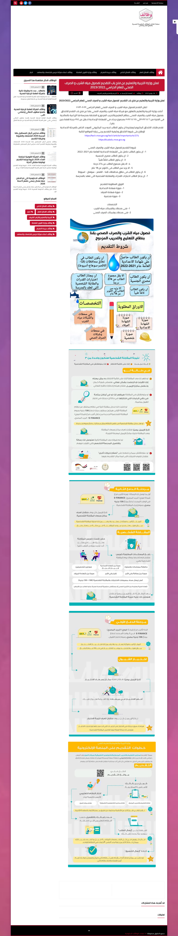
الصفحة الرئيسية (127, 93)
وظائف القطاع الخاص (128, 72)
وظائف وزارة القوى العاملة (86, 72)
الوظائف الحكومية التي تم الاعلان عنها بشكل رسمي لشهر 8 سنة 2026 (30, 181)
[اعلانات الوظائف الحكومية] (146, 17)
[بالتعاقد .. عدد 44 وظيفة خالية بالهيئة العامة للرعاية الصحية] (51, 90)
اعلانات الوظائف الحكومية (135, 933)
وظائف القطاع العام (147, 72)
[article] (87, 890)
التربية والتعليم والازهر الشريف (107, 93)
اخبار (31, 72)
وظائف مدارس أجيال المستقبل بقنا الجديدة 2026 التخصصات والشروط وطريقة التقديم (30, 135)
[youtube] (21, 3)
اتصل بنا (137, 2)
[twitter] (25, 3)
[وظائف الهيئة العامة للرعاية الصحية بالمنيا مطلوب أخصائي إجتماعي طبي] (51, 109)
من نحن (145, 2)
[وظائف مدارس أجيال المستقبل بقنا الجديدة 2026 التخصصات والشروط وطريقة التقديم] (51, 132)
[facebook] (30, 3)
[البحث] (15, 3)
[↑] (89, 931)
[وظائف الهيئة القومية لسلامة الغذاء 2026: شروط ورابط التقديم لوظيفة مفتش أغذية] (51, 156)
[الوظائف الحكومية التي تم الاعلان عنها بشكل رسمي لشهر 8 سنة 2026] (51, 177)
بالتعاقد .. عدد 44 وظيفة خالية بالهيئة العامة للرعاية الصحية (32, 92)
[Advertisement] (89, 49)
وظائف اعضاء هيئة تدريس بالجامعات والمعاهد (54, 72)
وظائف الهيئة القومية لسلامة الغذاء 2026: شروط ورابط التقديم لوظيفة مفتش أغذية (31, 159)
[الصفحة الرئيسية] (160, 72)
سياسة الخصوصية (157, 2)
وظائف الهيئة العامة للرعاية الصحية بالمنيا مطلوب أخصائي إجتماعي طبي (29, 112)
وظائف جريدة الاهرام (108, 72)
